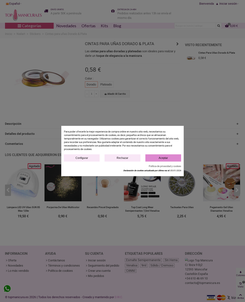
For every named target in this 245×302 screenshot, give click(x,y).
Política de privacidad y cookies (165, 166)
